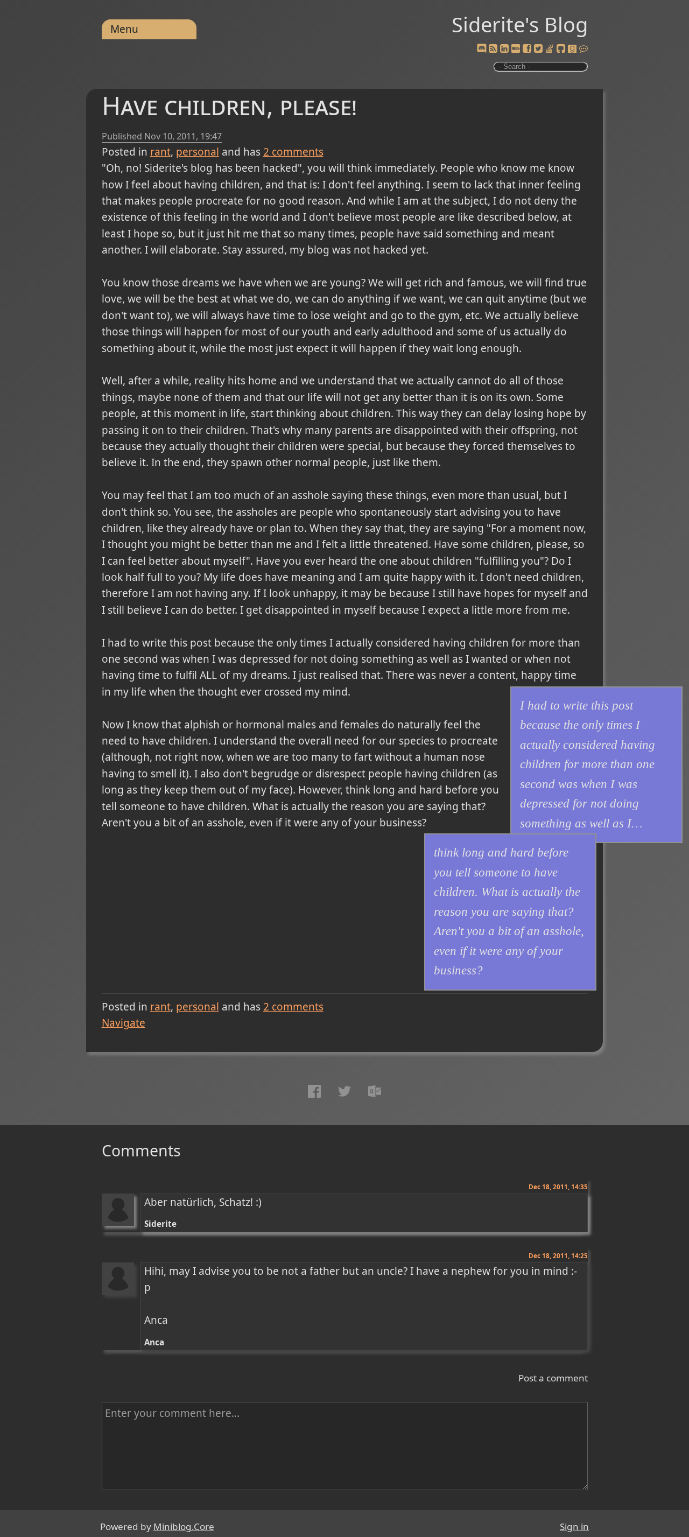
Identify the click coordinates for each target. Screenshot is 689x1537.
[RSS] (493, 49)
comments (293, 152)
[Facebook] (527, 49)
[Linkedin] (504, 49)
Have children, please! (229, 105)
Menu (124, 29)
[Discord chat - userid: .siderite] (481, 49)
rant (160, 152)
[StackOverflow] (549, 49)
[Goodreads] (572, 49)
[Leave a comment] (583, 49)
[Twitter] (538, 49)
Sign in (574, 1526)
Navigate (123, 1023)
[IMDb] (515, 49)
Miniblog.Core (183, 1526)
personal (197, 152)
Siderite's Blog (520, 24)
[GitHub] (561, 49)
